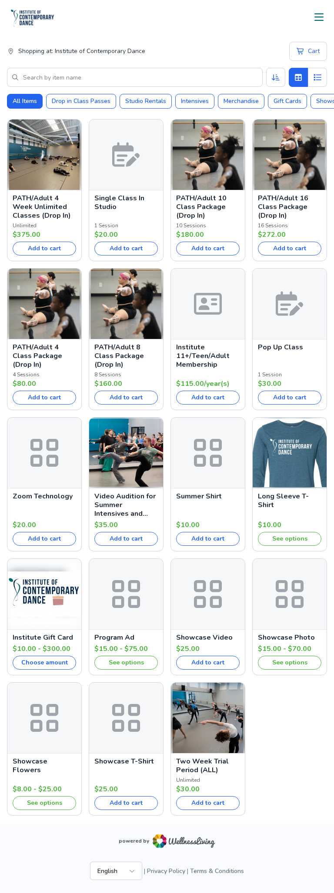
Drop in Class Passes (81, 101)
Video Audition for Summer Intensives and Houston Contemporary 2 (125, 505)
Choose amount (44, 662)
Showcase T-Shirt (124, 761)
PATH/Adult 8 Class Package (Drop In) (119, 356)
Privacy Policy (166, 871)
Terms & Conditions (217, 871)
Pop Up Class (280, 347)
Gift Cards (287, 101)
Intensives (195, 101)
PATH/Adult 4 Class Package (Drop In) (37, 356)
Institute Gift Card (43, 637)
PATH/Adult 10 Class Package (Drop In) (201, 207)
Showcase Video (204, 637)
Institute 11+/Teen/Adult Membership (203, 356)
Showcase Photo (286, 637)
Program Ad (114, 637)
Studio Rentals (145, 101)
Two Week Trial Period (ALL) (202, 765)
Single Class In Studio (119, 202)
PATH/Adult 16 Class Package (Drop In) (283, 207)
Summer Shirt (199, 496)
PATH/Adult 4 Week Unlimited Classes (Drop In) (42, 207)
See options (289, 538)
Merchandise (241, 101)
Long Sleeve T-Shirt (283, 500)
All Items (25, 101)
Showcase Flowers (30, 765)
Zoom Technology (43, 496)
